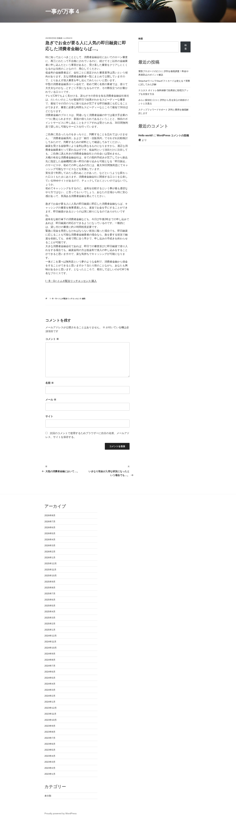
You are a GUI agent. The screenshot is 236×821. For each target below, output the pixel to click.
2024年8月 (49, 659)
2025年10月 (50, 575)
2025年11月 (50, 569)
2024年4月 (49, 683)
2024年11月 (50, 641)
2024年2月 (49, 695)
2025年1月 (49, 629)
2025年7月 (49, 593)
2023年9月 (49, 726)
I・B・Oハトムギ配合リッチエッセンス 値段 (67, 298)
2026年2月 (49, 551)
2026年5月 (49, 533)
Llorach (67, 38)
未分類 (47, 795)
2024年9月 (49, 653)
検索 (140, 38)
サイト (49, 416)
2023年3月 (49, 762)
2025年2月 (49, 623)
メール (50, 399)
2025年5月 (49, 605)
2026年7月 (49, 521)
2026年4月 (49, 539)
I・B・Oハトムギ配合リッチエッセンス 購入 (71, 281)
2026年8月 (49, 515)
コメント (52, 339)
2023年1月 (49, 774)
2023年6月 (49, 744)
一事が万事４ (62, 11)
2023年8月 (49, 731)
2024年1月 (49, 701)
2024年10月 (50, 647)
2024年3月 (49, 690)
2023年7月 (49, 738)
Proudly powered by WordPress (60, 813)
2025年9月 (49, 581)
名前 (49, 382)
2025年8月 (49, 587)
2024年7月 (49, 665)
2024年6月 (49, 671)
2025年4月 (49, 611)
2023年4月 (49, 756)
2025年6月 (49, 599)
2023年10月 (50, 720)
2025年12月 (50, 563)
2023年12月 (50, 708)
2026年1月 (49, 557)
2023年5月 (49, 749)
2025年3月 (49, 617)
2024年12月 (50, 635)
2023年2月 (49, 768)
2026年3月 (49, 545)
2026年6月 (49, 527)
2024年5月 (49, 677)
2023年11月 (50, 713)
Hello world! (145, 135)
